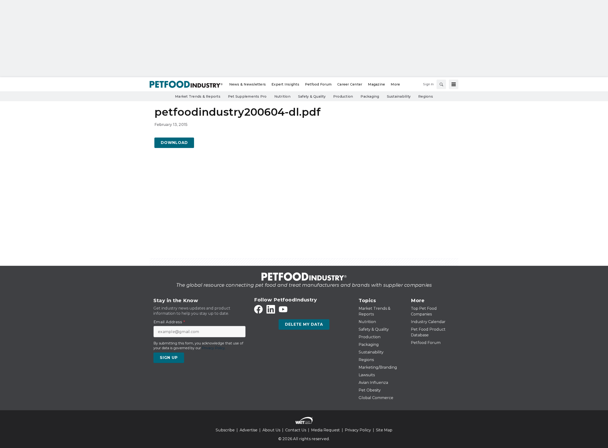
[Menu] (453, 84)
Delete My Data (304, 324)
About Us (271, 430)
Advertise (248, 430)
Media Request (325, 430)
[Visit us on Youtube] (283, 309)
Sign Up (169, 357)
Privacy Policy (358, 430)
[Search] (441, 84)
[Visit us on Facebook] (258, 309)
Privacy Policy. (214, 348)
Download (174, 142)
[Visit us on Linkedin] (270, 309)
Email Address (169, 322)
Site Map (384, 430)
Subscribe (225, 430)
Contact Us (295, 430)
